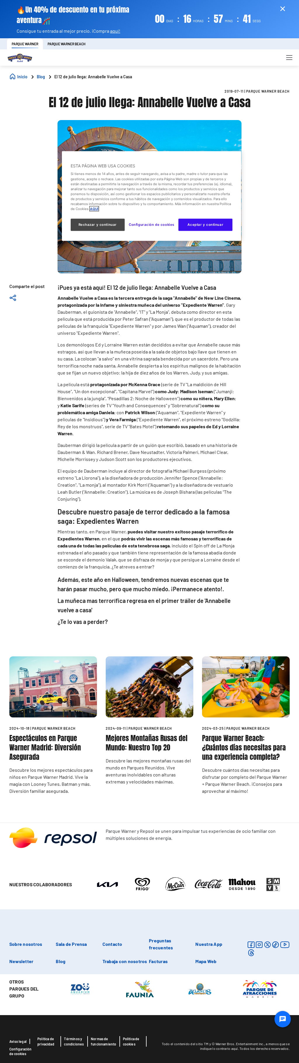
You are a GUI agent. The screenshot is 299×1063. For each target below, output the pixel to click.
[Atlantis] (199, 988)
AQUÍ (94, 209)
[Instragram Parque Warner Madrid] (259, 944)
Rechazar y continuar (98, 224)
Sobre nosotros (25, 944)
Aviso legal (18, 1041)
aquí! (115, 31)
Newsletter (21, 961)
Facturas (158, 961)
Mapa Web (205, 961)
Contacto (112, 944)
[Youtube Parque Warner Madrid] (285, 944)
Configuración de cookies (20, 1051)
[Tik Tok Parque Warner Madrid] (275, 944)
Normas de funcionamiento (104, 1041)
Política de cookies (131, 1041)
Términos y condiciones (74, 1041)
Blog (60, 961)
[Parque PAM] (260, 988)
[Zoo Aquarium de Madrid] (80, 988)
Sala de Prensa (71, 944)
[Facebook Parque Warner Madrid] (251, 944)
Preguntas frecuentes (161, 944)
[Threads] (251, 952)
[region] (151, 196)
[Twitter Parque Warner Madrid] (267, 944)
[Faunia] (140, 988)
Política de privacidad (45, 1041)
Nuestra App (208, 944)
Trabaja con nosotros (124, 961)
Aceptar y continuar (205, 224)
